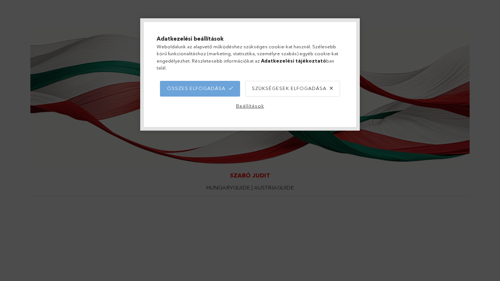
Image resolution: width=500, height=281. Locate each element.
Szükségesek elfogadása (289, 88)
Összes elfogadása (196, 88)
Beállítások (250, 106)
